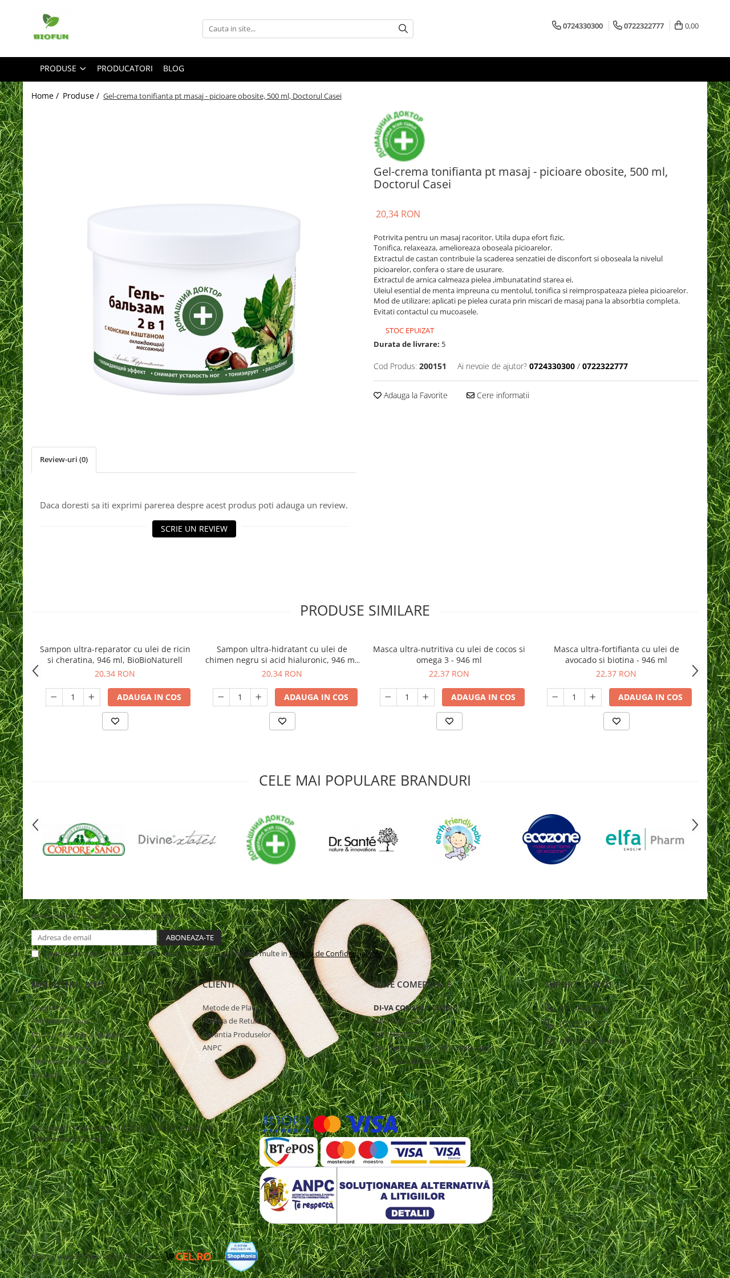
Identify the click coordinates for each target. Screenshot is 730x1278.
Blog (173, 68)
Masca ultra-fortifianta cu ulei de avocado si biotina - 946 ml (616, 654)
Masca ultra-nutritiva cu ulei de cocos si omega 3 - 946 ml (449, 654)
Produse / (82, 95)
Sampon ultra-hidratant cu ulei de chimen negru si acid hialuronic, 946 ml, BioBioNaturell (282, 654)
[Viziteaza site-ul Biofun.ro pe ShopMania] (241, 1256)
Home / (46, 95)
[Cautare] (403, 28)
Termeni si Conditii (62, 1021)
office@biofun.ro (591, 1040)
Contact (44, 1075)
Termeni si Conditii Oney (72, 1061)
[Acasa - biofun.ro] (88, 28)
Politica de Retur (230, 1021)
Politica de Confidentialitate (336, 953)
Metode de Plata (230, 1007)
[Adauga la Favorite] (115, 721)
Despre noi (49, 1007)
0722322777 (584, 1024)
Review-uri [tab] (64, 459)
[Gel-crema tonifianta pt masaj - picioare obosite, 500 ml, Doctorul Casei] (193, 252)
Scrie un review (194, 528)
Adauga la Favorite (415, 395)
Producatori (125, 68)
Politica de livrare (60, 1047)
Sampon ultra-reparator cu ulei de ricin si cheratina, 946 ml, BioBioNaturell (115, 654)
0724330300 (584, 1008)
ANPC (212, 1047)
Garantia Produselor (236, 1034)
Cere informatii (501, 395)
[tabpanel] (193, 252)
